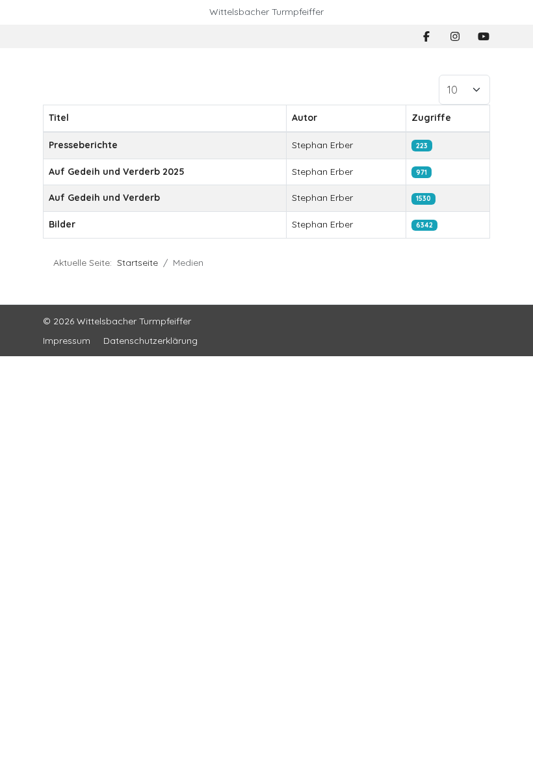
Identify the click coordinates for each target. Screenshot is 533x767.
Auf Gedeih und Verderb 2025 (117, 171)
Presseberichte (83, 145)
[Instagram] (455, 36)
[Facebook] (426, 36)
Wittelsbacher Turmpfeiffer (266, 12)
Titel (59, 118)
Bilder (62, 224)
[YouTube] (483, 36)
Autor (304, 118)
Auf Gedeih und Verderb (104, 197)
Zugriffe (431, 118)
